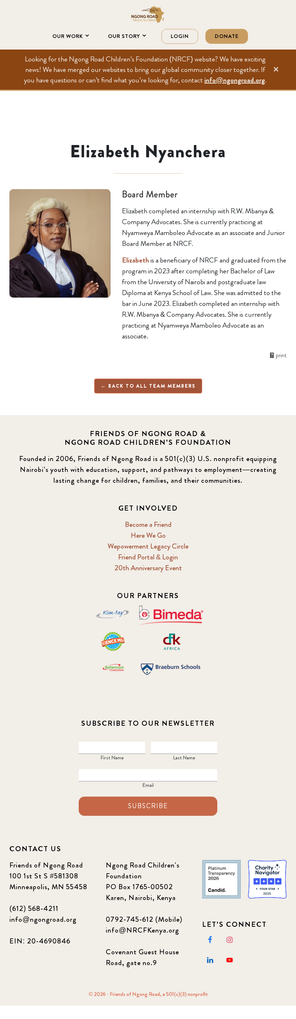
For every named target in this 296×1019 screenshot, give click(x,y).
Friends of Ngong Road (148, 14)
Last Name (184, 757)
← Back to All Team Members (148, 385)
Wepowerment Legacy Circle (148, 546)
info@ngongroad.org (234, 80)
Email (148, 785)
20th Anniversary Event (148, 568)
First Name (112, 757)
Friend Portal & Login (148, 557)
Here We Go (148, 535)
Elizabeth (135, 260)
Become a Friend (148, 524)
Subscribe (148, 806)
